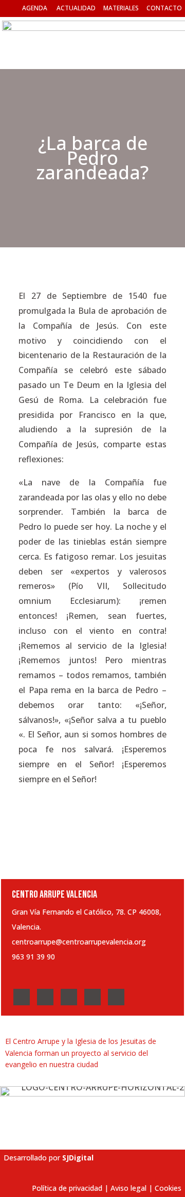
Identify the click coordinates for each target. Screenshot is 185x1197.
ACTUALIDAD (76, 8)
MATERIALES (121, 8)
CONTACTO (164, 8)
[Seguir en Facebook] (21, 997)
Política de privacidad (67, 1188)
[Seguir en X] (45, 997)
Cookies (168, 1188)
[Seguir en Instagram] (69, 997)
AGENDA (34, 8)
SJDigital (78, 1157)
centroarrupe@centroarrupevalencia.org (79, 942)
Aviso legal (128, 1188)
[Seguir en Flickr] (116, 997)
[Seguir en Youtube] (92, 997)
